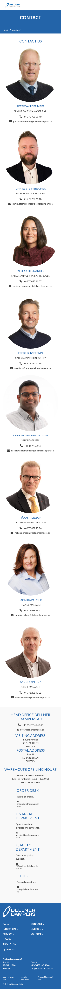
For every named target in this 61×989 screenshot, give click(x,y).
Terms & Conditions (24, 978)
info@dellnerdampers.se (42, 968)
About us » (9, 944)
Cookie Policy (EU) (8, 978)
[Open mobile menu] (54, 5)
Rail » (6, 924)
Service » (8, 934)
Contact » (37, 924)
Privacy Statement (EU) (45, 978)
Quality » (8, 949)
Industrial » (10, 929)
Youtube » (37, 934)
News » (7, 939)
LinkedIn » (37, 929)
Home (5, 30)
